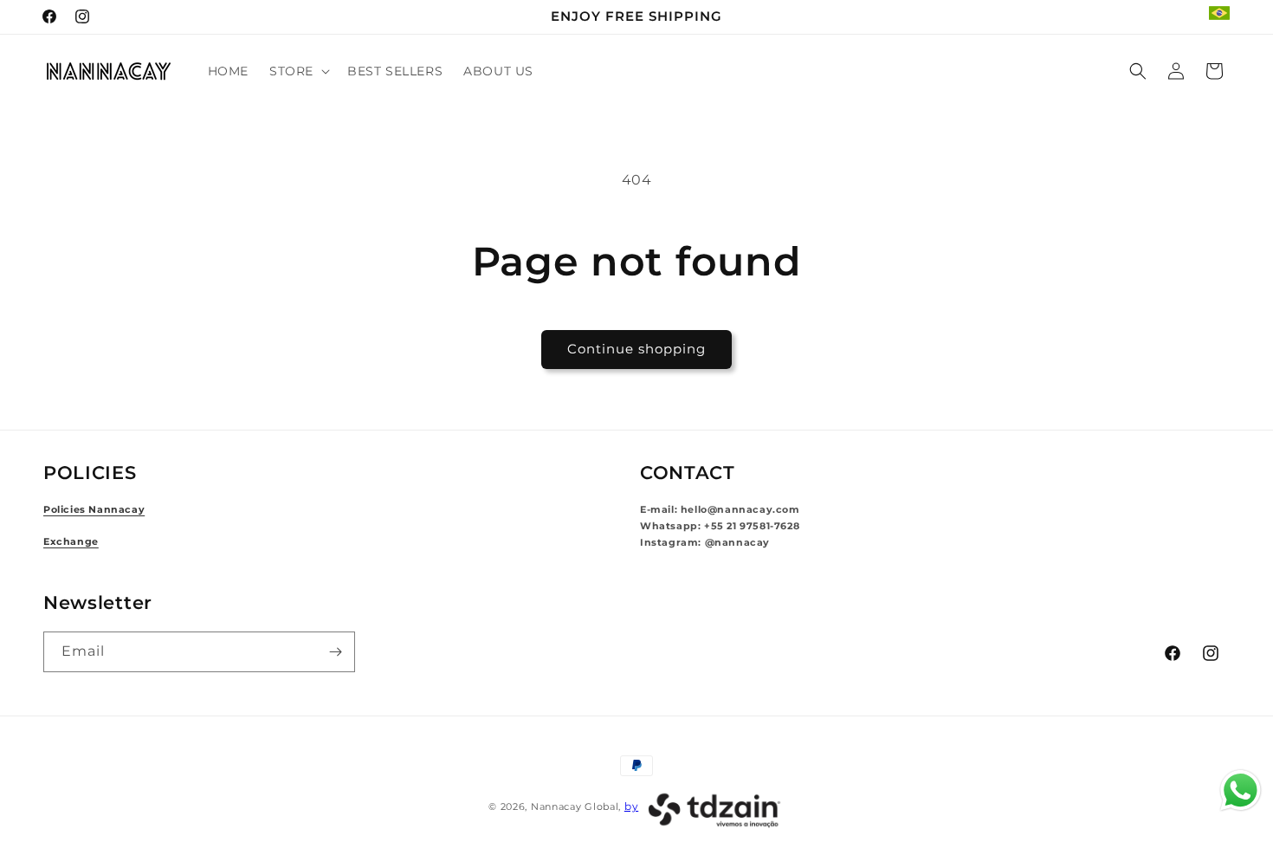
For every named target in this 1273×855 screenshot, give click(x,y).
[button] (298, 71)
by (631, 806)
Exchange (71, 541)
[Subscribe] (335, 652)
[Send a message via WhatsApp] (1240, 790)
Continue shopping (636, 348)
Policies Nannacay (94, 509)
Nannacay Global (575, 806)
